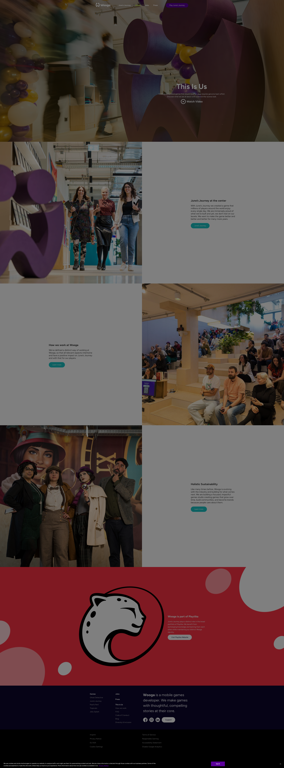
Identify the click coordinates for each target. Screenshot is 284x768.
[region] (142, 764)
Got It (218, 764)
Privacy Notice (103, 765)
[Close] (280, 763)
